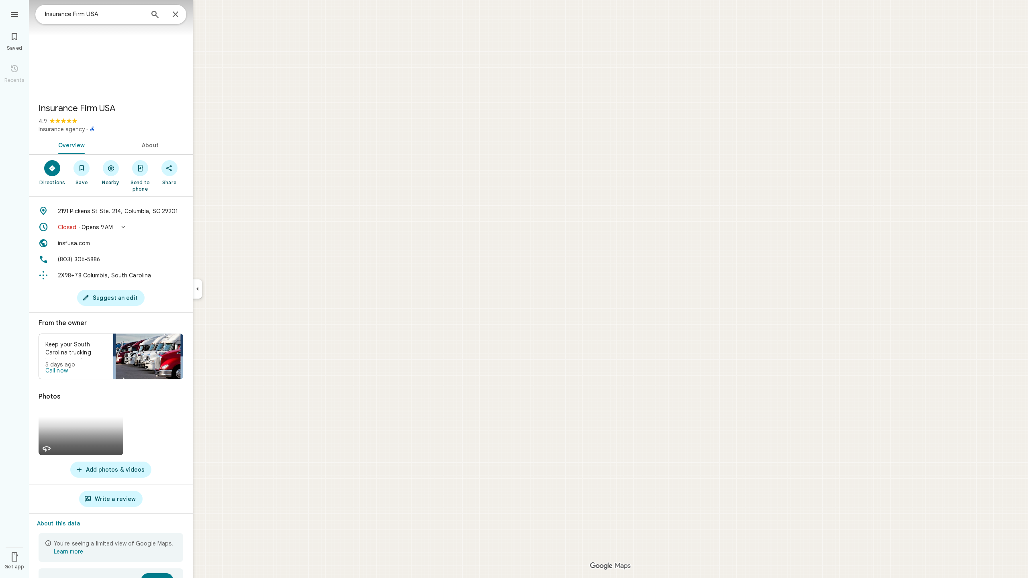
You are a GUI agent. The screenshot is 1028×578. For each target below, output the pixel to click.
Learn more (68, 551)
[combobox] (94, 14)
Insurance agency (62, 129)
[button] (111, 227)
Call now (56, 370)
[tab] (70, 144)
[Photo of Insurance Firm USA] (111, 48)
